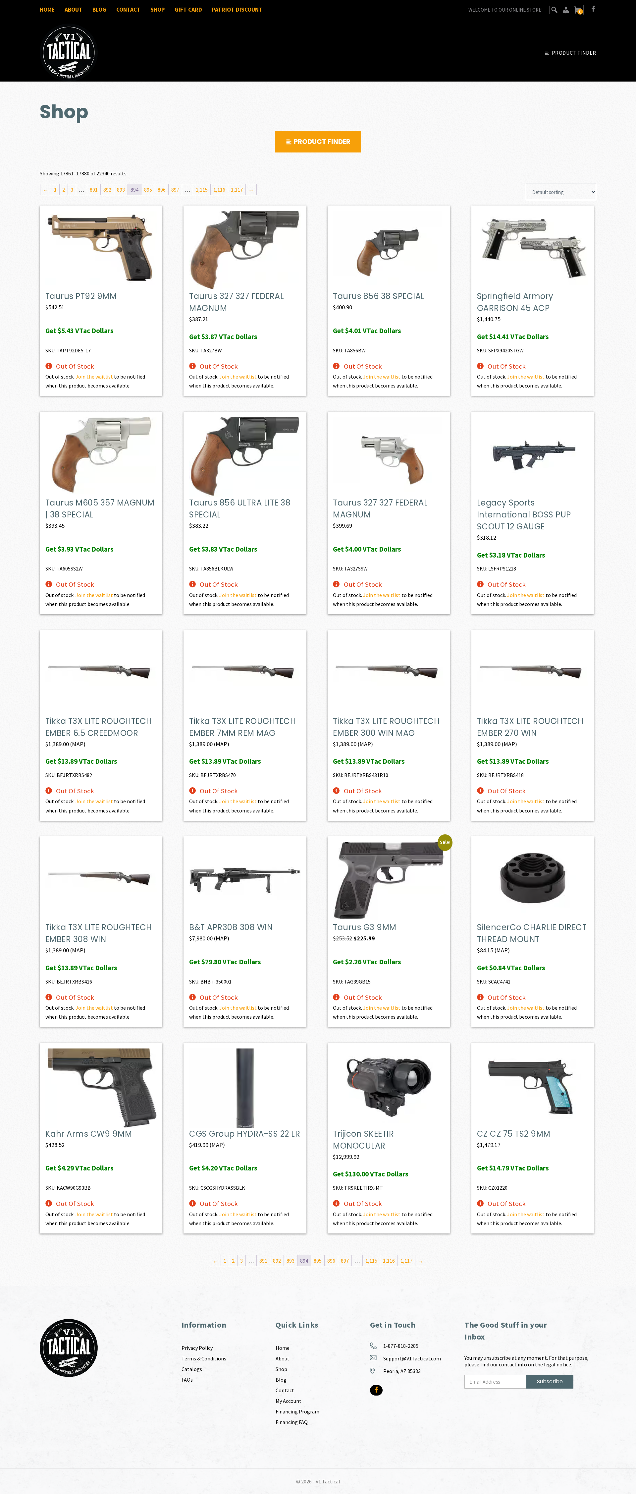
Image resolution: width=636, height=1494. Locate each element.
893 (121, 189)
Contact (128, 9)
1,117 (237, 189)
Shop (157, 9)
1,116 (219, 189)
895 (148, 189)
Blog (99, 9)
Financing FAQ (292, 1422)
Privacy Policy (197, 1348)
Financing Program (297, 1411)
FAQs (187, 1379)
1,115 (202, 189)
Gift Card (188, 9)
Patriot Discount (237, 9)
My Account (288, 1401)
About (73, 9)
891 (94, 189)
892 (107, 189)
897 (175, 189)
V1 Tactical (328, 1481)
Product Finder (574, 52)
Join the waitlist (94, 376)
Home (47, 9)
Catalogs (192, 1369)
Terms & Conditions (204, 1358)
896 (162, 189)
